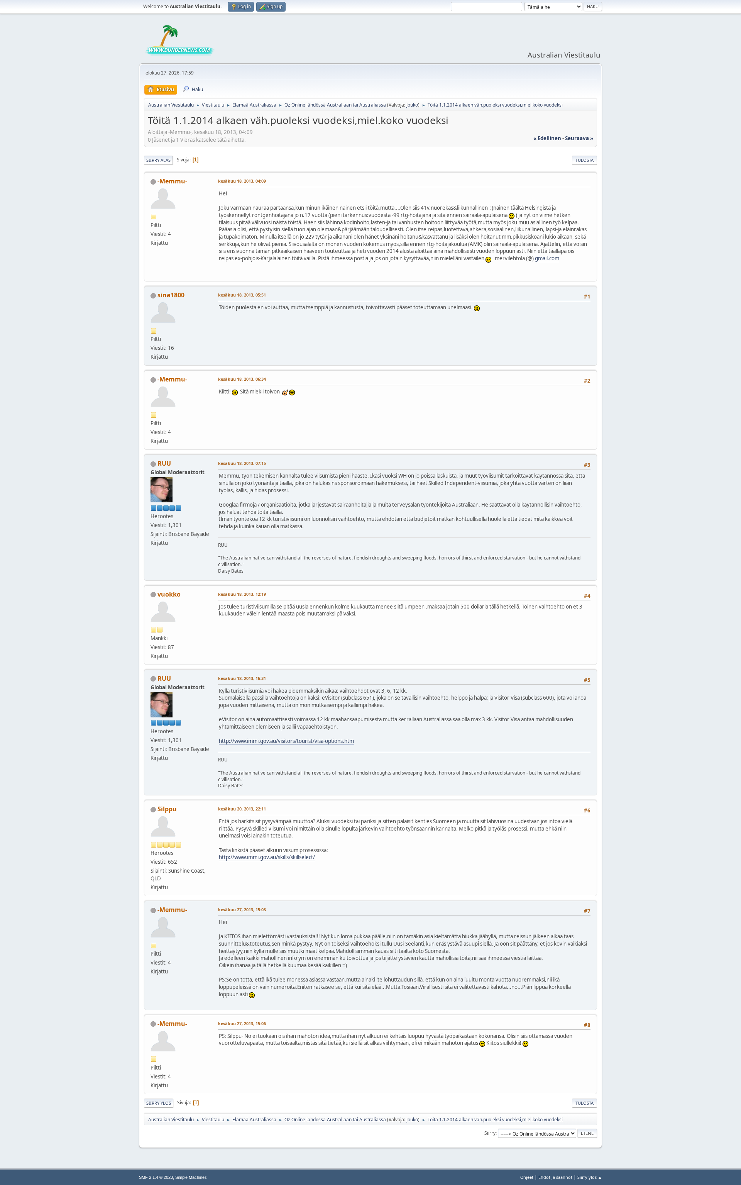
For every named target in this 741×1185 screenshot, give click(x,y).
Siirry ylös (158, 1103)
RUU (164, 463)
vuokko (169, 594)
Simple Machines (191, 1177)
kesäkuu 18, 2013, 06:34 (242, 379)
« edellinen (547, 138)
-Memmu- (172, 181)
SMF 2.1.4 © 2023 (156, 1177)
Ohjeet (526, 1177)
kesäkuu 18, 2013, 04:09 (242, 181)
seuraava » (579, 138)
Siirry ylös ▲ (589, 1177)
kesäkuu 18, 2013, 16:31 (242, 678)
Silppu (167, 809)
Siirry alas (158, 160)
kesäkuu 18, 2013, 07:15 (242, 463)
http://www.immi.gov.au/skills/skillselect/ (267, 857)
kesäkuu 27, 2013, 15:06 (242, 1023)
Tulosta (584, 160)
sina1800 (170, 295)
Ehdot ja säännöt (555, 1177)
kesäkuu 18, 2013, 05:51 (242, 295)
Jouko (412, 105)
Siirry (490, 1133)
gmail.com (547, 258)
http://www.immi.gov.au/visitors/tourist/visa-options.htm (286, 740)
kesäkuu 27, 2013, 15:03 (242, 909)
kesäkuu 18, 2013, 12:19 (242, 594)
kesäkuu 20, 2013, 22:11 (242, 809)
